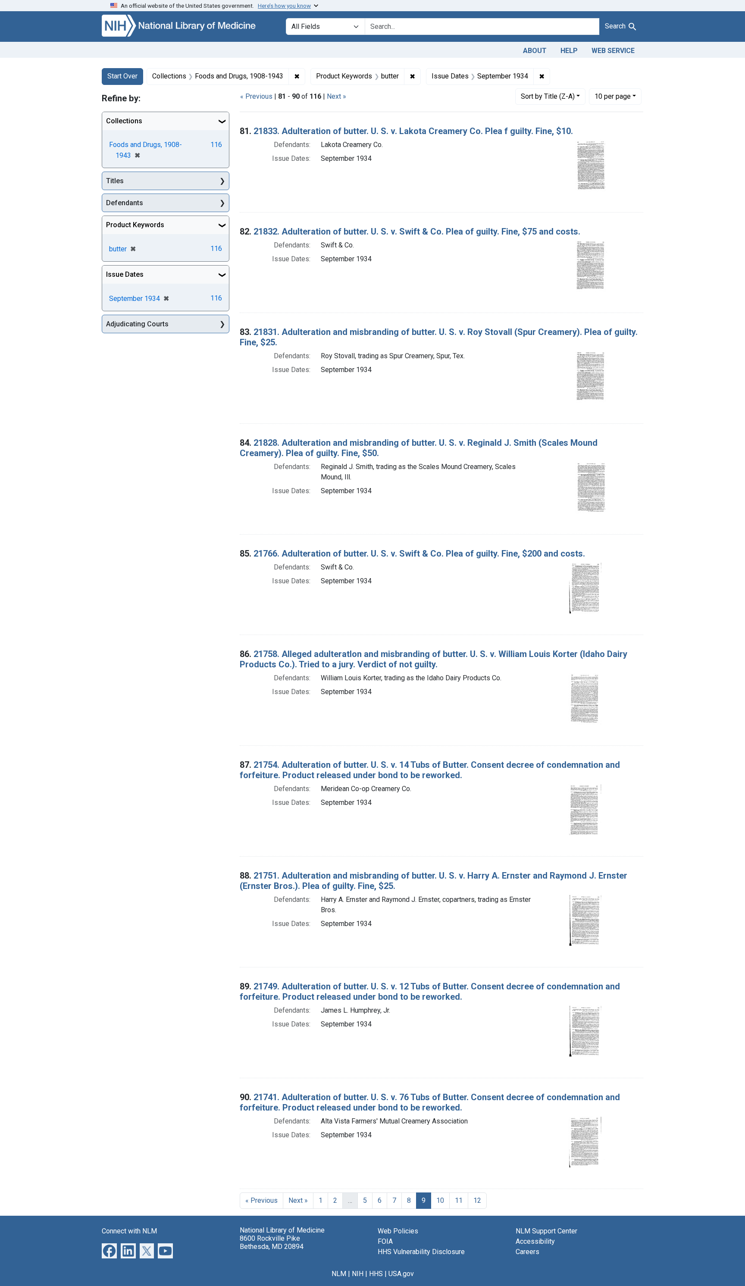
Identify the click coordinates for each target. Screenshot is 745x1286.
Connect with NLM (129, 1231)
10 (613, 96)
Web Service (613, 51)
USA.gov (401, 1274)
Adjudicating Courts (137, 324)
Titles (115, 181)
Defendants (124, 203)
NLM (339, 1274)
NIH (357, 1274)
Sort (548, 96)
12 (477, 1200)
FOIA (385, 1241)
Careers (527, 1252)
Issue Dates (125, 274)
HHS (376, 1274)
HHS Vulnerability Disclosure (421, 1252)
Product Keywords (135, 225)
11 (459, 1200)
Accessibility (535, 1241)
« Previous (256, 96)
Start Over (122, 76)
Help (569, 51)
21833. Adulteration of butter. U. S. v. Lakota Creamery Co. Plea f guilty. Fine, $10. (413, 131)
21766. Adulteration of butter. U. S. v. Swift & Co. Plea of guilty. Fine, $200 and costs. (419, 553)
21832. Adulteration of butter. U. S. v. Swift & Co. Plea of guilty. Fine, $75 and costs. (417, 231)
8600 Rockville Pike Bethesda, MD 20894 (272, 1242)
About (535, 51)
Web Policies (398, 1231)
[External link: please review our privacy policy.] (109, 1250)
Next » (336, 96)
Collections (124, 121)
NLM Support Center (546, 1231)
